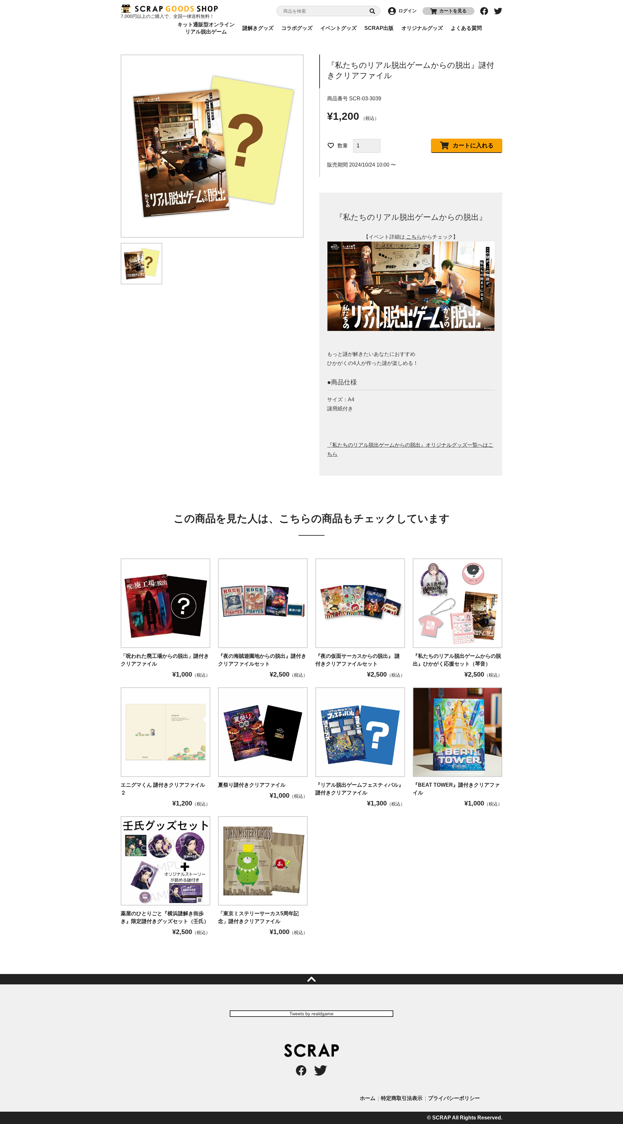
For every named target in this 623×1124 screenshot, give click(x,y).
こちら (414, 237)
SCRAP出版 (379, 28)
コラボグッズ (296, 28)
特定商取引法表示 (401, 1098)
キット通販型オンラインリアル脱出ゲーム (206, 28)
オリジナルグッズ (422, 28)
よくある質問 (466, 28)
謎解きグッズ (258, 28)
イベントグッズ (338, 28)
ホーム (367, 1098)
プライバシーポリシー (454, 1098)
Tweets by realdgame (311, 1013)
